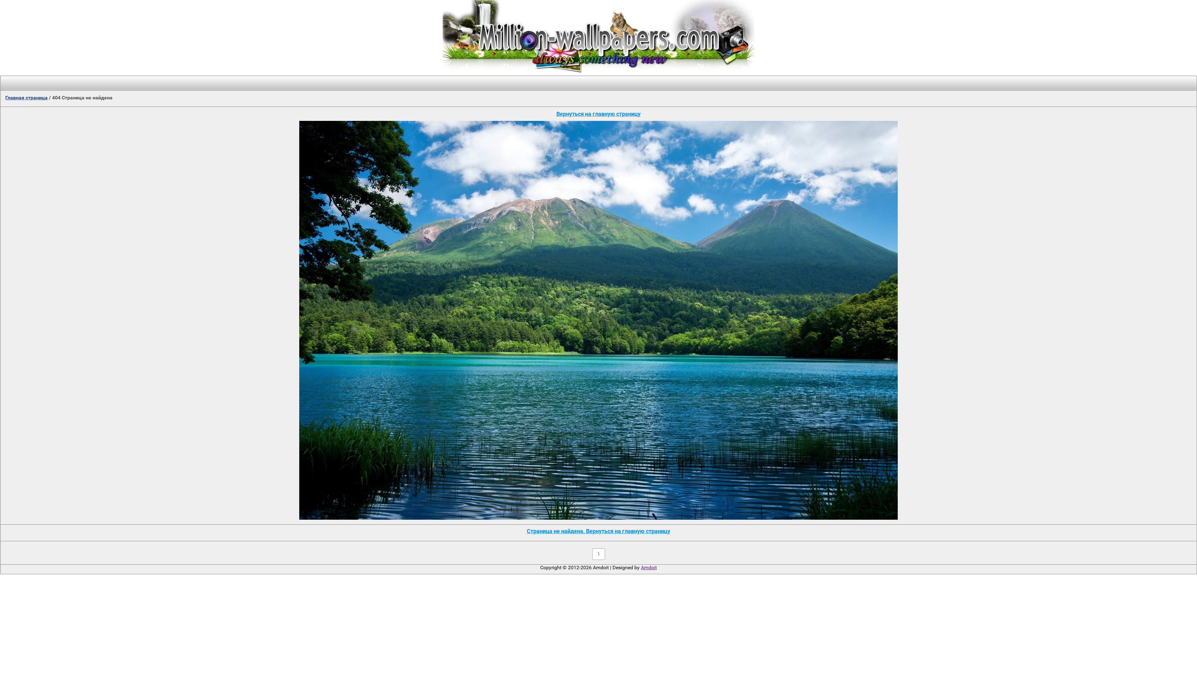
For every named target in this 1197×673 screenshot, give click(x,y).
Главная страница (26, 98)
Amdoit (649, 567)
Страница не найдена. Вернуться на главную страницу (598, 531)
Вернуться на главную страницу (598, 114)
